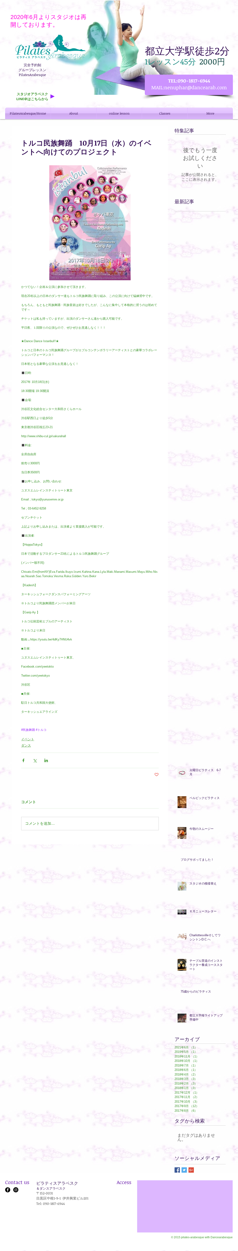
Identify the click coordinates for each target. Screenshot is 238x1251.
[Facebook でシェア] (23, 760)
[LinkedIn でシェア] (46, 760)
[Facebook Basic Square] (177, 1170)
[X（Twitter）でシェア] (35, 760)
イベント (27, 739)
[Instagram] (15, 1189)
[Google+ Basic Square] (191, 1170)
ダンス (26, 745)
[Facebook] (7, 1189)
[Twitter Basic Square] (184, 1170)
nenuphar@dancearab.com (195, 87)
